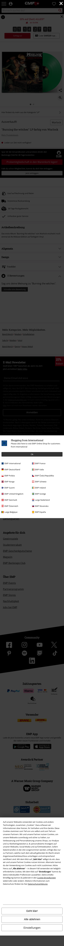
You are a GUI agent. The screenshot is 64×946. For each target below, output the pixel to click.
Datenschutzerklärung (37, 884)
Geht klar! (32, 910)
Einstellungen (32, 927)
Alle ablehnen (32, 919)
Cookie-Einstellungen (46, 877)
